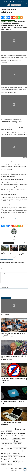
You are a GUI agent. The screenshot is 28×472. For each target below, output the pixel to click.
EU (12, 435)
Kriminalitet (4, 446)
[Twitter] (7, 17)
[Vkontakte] (2, 17)
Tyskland (11, 458)
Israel (16, 441)
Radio (10, 453)
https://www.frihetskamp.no (14, 237)
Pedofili (24, 451)
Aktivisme (3, 428)
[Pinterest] (12, 17)
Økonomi (10, 464)
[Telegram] (4, 17)
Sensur (10, 456)
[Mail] (14, 239)
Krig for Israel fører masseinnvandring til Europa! (13, 357)
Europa (17, 436)
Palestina (11, 451)
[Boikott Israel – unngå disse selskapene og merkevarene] (14, 370)
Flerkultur (4, 438)
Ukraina (17, 458)
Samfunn (4, 456)
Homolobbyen (5, 441)
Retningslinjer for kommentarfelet (6, 259)
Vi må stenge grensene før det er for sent (9, 218)
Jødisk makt (18, 443)
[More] (21, 17)
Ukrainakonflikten (6, 462)
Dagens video (20, 429)
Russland (16, 454)
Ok (8, 5)
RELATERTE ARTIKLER (9, 243)
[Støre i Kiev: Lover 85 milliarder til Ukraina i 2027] (14, 248)
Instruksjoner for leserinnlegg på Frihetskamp (11, 423)
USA (15, 462)
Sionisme (15, 456)
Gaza (10, 438)
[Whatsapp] (19, 17)
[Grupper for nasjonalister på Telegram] (14, 393)
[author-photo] (14, 231)
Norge (25, 448)
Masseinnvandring (6, 448)
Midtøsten (16, 448)
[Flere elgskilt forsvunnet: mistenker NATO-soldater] (5, 248)
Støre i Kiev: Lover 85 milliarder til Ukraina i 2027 (14, 253)
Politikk (3, 454)
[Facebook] (9, 17)
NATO (21, 448)
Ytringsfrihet (21, 461)
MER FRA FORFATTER (19, 243)
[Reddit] (14, 17)
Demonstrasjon (9, 431)
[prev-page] (13, 257)
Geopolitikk (16, 438)
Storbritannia (22, 456)
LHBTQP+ (21, 446)
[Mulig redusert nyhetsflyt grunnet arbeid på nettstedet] (14, 325)
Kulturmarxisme (13, 446)
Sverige (4, 459)
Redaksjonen (4, 14)
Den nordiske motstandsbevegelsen (13, 433)
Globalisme (24, 438)
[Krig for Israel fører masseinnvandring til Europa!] (14, 347)
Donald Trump (5, 436)
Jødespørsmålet (6, 443)
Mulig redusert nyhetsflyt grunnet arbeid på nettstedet (13, 334)
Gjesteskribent (3, 359)
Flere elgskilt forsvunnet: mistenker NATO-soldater (5, 253)
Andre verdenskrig (10, 429)
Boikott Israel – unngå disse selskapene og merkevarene (14, 379)
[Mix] (16, 17)
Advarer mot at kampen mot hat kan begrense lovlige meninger (22, 253)
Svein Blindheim (5, 314)
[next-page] (14, 257)
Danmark (2, 431)
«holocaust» (3, 464)
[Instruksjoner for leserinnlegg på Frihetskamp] (14, 414)
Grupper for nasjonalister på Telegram (12, 401)
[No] (26, 3)
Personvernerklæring (18, 468)
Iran (11, 441)
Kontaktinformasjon (9, 468)
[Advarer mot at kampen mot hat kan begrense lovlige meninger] (23, 248)
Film (22, 436)
